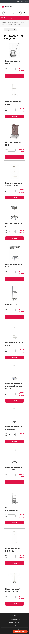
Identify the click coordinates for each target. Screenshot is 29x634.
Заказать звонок (22, 7)
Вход (18, 1)
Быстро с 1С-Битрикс (19, 631)
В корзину (14, 75)
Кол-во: (6, 69)
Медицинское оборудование (14, 625)
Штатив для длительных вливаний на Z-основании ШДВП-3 (13, 386)
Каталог (14, 615)
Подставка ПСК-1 (11, 305)
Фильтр (7, 30)
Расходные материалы (14, 622)
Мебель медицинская (14, 619)
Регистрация (24, 1)
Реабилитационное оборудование (14, 629)
